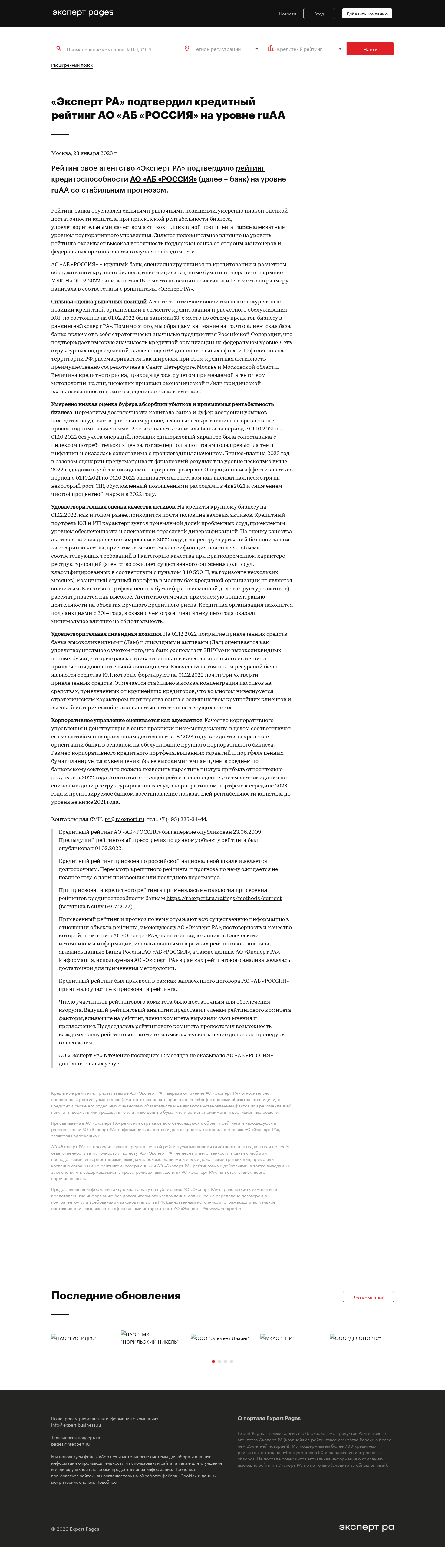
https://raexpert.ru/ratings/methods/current (224, 899)
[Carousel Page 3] (225, 1361)
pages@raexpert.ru (70, 1443)
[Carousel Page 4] (231, 1361)
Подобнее (106, 1481)
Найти (370, 48)
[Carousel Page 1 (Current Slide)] (213, 1361)
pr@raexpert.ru (124, 820)
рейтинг (250, 167)
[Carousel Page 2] (219, 1361)
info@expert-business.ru (76, 1424)
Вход (319, 13)
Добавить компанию (367, 13)
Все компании (368, 1297)
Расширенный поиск (72, 64)
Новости (287, 13)
